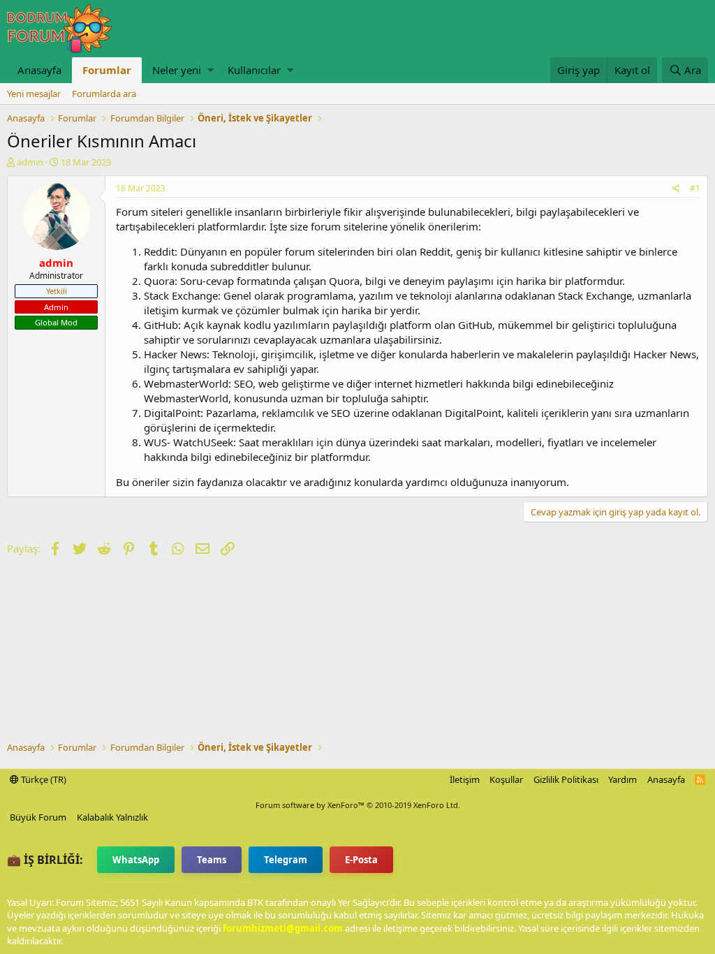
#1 (695, 188)
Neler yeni (176, 70)
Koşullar (506, 779)
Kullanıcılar (254, 70)
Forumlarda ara (104, 93)
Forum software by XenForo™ (358, 805)
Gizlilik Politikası (565, 779)
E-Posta (361, 859)
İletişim (465, 779)
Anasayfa (39, 70)
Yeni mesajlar (34, 93)
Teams (211, 859)
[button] (210, 70)
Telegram (285, 859)
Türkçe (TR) (42, 779)
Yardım (622, 779)
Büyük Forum (38, 817)
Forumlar (106, 70)
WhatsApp (135, 859)
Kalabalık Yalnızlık (112, 817)
